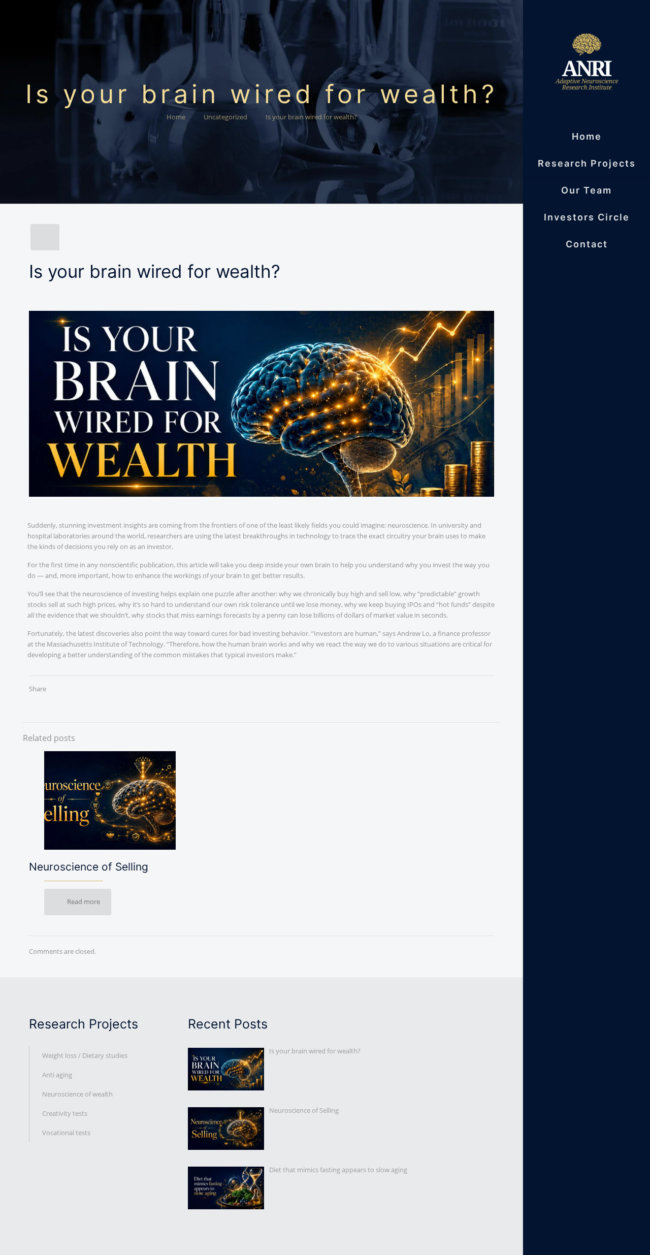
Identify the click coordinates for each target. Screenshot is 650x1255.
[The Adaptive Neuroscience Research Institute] (586, 62)
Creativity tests (64, 1113)
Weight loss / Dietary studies (84, 1055)
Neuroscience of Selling (88, 866)
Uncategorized (225, 116)
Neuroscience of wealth (77, 1094)
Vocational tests (66, 1132)
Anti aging (57, 1074)
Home (176, 116)
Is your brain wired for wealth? (311, 116)
